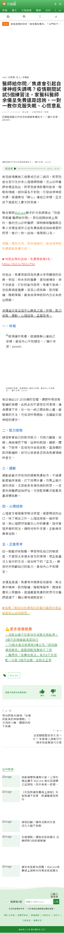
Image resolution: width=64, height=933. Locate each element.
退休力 (57, 915)
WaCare (20, 212)
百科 (48, 10)
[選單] (60, 4)
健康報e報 (16, 901)
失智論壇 (26, 10)
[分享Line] (24, 16)
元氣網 (11, 77)
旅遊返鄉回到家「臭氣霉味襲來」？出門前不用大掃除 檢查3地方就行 (36, 24)
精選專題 (35, 915)
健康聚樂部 (23, 915)
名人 (18, 77)
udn (4, 77)
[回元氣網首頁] (11, 3)
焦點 (4, 10)
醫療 (38, 10)
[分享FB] (8, 16)
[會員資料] (55, 4)
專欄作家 (37, 920)
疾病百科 (46, 915)
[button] (60, 10)
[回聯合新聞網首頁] (4, 4)
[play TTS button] (15, 168)
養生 (14, 10)
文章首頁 (26, 920)
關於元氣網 (9, 915)
